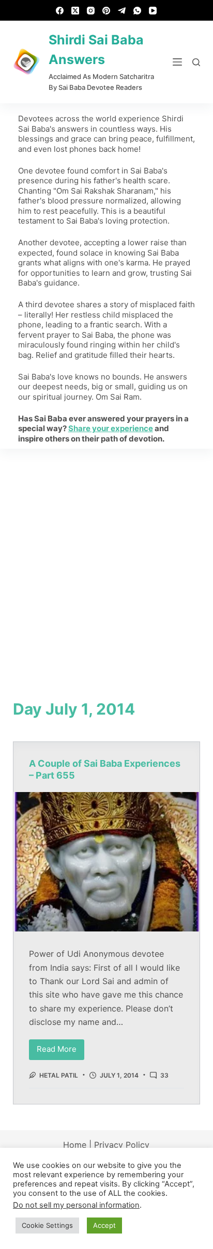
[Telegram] (122, 10)
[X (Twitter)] (75, 10)
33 (164, 1075)
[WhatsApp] (137, 10)
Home (74, 1145)
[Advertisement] (106, 560)
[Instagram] (91, 10)
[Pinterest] (106, 10)
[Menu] (177, 62)
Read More (60, 1046)
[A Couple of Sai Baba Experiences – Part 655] (106, 861)
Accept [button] (104, 1225)
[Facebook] (60, 10)
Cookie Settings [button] (47, 1225)
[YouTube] (153, 10)
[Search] (196, 62)
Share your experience (110, 428)
